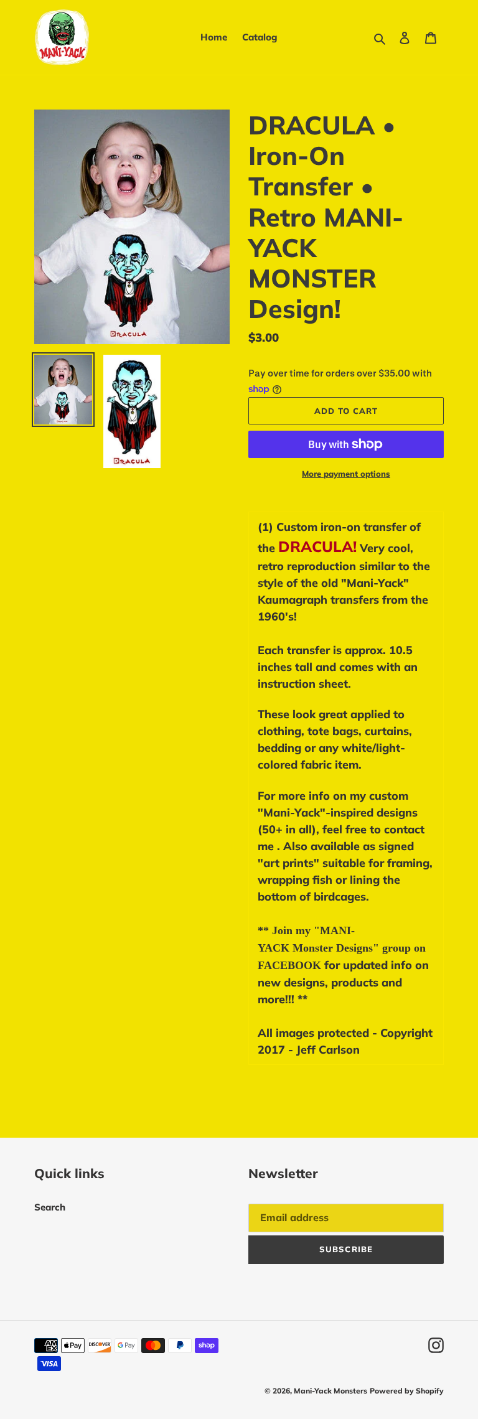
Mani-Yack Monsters (330, 1390)
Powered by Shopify (407, 1390)
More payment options (346, 474)
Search (49, 1207)
